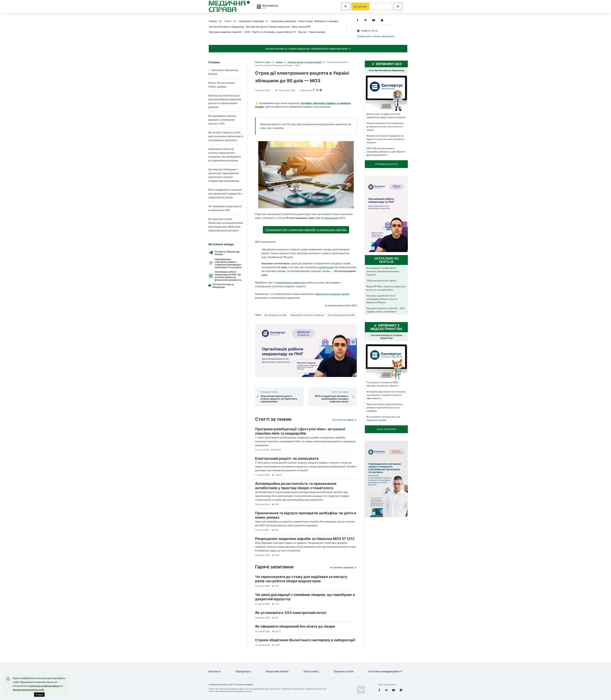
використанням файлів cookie (28, 689)
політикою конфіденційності (44, 685)
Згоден (39, 694)
